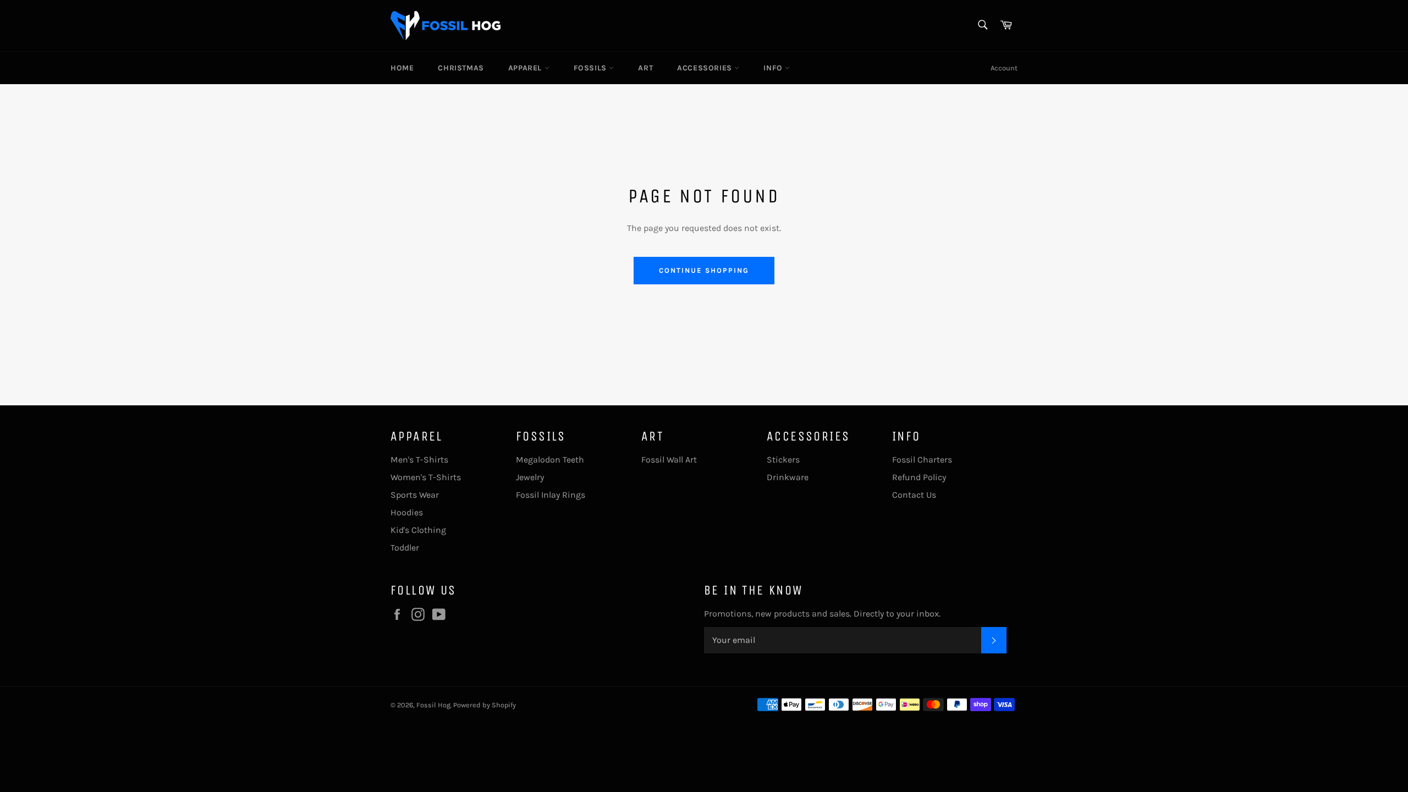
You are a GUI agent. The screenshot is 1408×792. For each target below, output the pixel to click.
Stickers (783, 459)
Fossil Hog (433, 705)
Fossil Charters (922, 459)
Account (1004, 68)
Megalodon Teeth (550, 459)
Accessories (705, 68)
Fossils (591, 68)
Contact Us (914, 495)
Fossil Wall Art (669, 459)
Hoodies (407, 512)
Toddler (405, 547)
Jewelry (530, 477)
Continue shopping (704, 270)
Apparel (526, 68)
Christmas (460, 68)
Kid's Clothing (418, 530)
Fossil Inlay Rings (550, 495)
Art (645, 68)
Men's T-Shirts (419, 459)
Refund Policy (919, 477)
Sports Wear (415, 495)
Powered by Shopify (484, 705)
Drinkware (788, 477)
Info (774, 68)
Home (402, 68)
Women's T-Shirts (426, 477)
